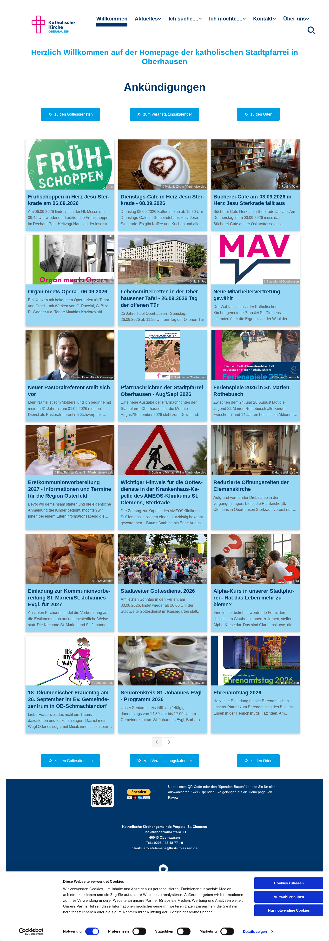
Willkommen (111, 19)
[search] (311, 30)
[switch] (139, 931)
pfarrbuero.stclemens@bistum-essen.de (164, 848)
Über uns (294, 19)
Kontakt (262, 19)
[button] (70, 114)
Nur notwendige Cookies (289, 910)
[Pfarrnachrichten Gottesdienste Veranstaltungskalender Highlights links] (160, 21)
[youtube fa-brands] (163, 869)
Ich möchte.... (225, 19)
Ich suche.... (183, 19)
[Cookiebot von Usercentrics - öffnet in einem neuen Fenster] (31, 931)
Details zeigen (255, 931)
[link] (148, 21)
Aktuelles (146, 19)
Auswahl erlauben (289, 897)
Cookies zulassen (289, 883)
